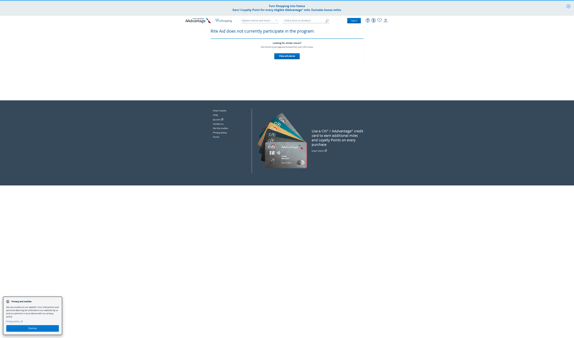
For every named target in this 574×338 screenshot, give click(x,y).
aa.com (216, 119)
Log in (354, 20)
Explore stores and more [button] (256, 20)
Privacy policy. (13, 321)
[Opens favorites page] (380, 20)
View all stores (287, 56)
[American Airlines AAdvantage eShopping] (208, 20)
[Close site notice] (568, 6)
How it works (219, 110)
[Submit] (327, 20)
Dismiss (32, 328)
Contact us (218, 124)
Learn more (318, 151)
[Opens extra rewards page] (373, 22)
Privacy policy (220, 132)
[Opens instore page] (386, 20)
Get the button (220, 128)
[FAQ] (368, 20)
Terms (216, 137)
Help (215, 115)
